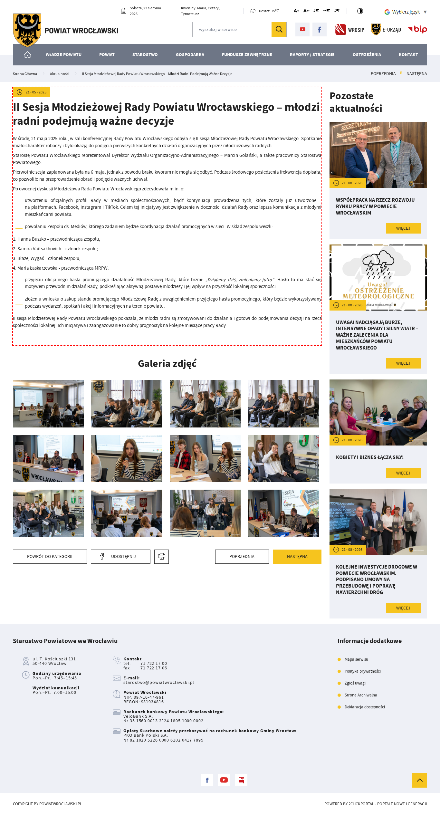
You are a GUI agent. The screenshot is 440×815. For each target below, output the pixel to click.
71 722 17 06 (153, 668)
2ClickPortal (361, 804)
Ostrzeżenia (367, 54)
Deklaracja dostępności (365, 707)
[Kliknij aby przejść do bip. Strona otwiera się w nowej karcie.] (417, 29)
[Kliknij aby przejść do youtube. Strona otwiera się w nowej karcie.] (302, 30)
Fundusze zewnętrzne (247, 54)
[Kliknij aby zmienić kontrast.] (360, 11)
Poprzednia (383, 73)
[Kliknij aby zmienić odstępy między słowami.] (326, 12)
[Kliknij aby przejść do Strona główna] (28, 55)
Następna (417, 73)
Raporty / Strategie (312, 54)
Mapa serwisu (356, 659)
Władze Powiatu (63, 54)
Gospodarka (190, 54)
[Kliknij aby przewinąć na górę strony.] (419, 780)
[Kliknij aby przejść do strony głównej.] (65, 30)
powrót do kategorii (49, 556)
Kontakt (408, 54)
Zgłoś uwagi (355, 683)
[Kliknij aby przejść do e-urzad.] (386, 29)
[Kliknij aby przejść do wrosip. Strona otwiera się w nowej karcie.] (349, 29)
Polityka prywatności (363, 671)
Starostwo (145, 54)
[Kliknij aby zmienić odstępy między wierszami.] (316, 12)
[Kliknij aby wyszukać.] (279, 29)
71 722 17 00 (153, 663)
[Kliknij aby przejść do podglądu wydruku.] (161, 557)
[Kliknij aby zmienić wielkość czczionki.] (296, 12)
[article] (378, 180)
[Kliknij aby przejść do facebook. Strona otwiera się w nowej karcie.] (319, 30)
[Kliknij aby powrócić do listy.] (401, 73)
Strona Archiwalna (361, 695)
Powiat (107, 54)
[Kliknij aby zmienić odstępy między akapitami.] (336, 12)
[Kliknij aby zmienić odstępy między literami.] (306, 12)
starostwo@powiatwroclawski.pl (158, 682)
